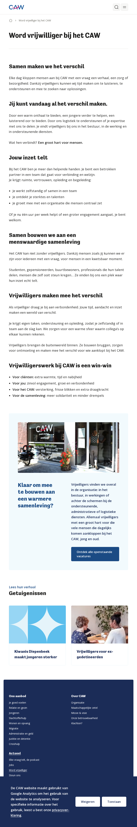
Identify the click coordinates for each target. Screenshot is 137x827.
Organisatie (77, 702)
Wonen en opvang (19, 723)
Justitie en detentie (19, 738)
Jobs (11, 765)
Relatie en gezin (18, 707)
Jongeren (14, 713)
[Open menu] (124, 7)
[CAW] (16, 7)
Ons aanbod (17, 696)
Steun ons (15, 775)
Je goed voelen (17, 702)
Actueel (15, 753)
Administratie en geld (21, 733)
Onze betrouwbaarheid (84, 718)
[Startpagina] (10, 20)
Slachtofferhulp (17, 718)
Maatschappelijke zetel (84, 707)
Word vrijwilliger (18, 770)
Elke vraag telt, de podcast (24, 759)
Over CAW (78, 696)
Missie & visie (79, 713)
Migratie (13, 728)
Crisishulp (14, 744)
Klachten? (76, 723)
